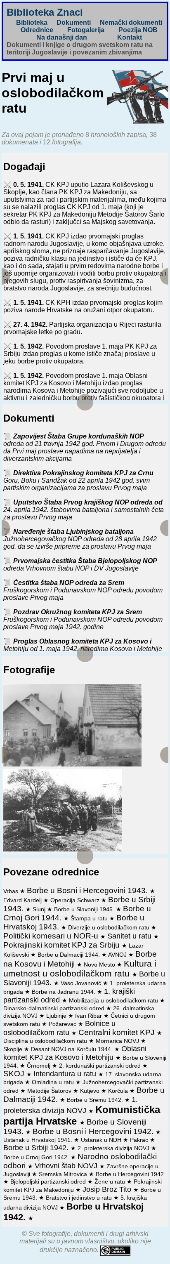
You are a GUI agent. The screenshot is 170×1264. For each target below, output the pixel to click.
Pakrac (140, 1140)
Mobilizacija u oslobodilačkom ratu (114, 1000)
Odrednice (37, 29)
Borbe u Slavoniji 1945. (85, 909)
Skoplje (13, 1049)
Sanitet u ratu (130, 936)
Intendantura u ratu (65, 1074)
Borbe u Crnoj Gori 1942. (37, 1157)
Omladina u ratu (54, 1082)
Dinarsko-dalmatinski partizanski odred (54, 1008)
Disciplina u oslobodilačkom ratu (46, 1041)
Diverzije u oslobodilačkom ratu (109, 927)
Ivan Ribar (89, 1015)
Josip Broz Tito (108, 1189)
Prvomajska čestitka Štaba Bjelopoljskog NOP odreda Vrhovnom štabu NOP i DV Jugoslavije (80, 564)
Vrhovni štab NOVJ (67, 1166)
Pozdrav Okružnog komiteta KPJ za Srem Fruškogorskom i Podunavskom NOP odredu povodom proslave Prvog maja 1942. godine (83, 619)
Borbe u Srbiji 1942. (37, 1148)
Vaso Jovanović (82, 983)
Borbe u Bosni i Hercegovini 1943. (88, 890)
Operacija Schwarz (75, 900)
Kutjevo (90, 1090)
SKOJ (14, 1073)
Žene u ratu (110, 1181)
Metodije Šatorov (50, 1090)
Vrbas (11, 891)
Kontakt (129, 37)
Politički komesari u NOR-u (51, 935)
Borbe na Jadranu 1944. (64, 991)
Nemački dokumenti (131, 22)
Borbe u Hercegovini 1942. (130, 1174)
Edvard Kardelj (23, 900)
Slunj (40, 909)
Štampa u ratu (90, 918)
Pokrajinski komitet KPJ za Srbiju (62, 945)
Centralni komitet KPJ (117, 1032)
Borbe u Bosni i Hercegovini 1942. (94, 1131)
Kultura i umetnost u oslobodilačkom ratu (79, 968)
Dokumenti (74, 22)
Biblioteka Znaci (45, 12)
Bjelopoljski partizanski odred (48, 1181)
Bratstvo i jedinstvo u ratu (79, 1197)
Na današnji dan (61, 37)
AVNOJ (118, 954)
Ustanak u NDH (102, 1140)
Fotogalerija (85, 29)
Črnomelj (39, 1065)
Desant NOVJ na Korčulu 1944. (72, 1049)
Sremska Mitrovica (64, 1174)
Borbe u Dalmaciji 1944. (70, 954)
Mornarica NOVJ (118, 1041)
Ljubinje (57, 1015)
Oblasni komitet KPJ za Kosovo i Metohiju (74, 1053)
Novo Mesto (100, 964)
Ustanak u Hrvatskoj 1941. (38, 1140)
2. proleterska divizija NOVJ (114, 1148)
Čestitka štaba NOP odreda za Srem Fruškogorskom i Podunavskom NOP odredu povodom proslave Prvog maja (83, 590)
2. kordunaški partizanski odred (100, 1065)
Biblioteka (31, 22)
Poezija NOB (138, 29)
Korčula (119, 1090)
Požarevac (63, 1024)
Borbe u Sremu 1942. (96, 1100)
